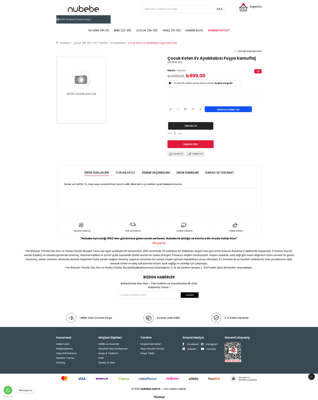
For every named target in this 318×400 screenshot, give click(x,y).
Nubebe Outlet (219, 30)
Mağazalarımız (64, 348)
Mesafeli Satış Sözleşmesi (113, 348)
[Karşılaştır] (193, 109)
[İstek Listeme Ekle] (185, 109)
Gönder (190, 295)
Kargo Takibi (147, 353)
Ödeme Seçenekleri (156, 173)
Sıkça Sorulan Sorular (152, 348)
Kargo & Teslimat (108, 353)
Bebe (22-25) (122, 30)
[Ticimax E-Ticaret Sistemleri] (159, 397)
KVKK (101, 358)
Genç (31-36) (172, 30)
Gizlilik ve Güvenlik (108, 344)
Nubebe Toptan (65, 358)
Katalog (60, 362)
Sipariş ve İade (106, 362)
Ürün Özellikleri (96, 173)
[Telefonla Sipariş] (170, 109)
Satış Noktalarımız (66, 353)
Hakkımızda (62, 344)
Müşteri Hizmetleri (150, 344)
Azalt (170, 133)
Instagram (211, 344)
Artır (180, 133)
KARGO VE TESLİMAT (219, 173)
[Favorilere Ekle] (178, 109)
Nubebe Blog (194, 30)
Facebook (193, 344)
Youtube (210, 349)
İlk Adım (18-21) (98, 30)
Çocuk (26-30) (147, 30)
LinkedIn (191, 349)
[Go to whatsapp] (8, 390)
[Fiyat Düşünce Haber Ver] (200, 109)
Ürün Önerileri (187, 173)
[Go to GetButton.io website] (8, 397)
